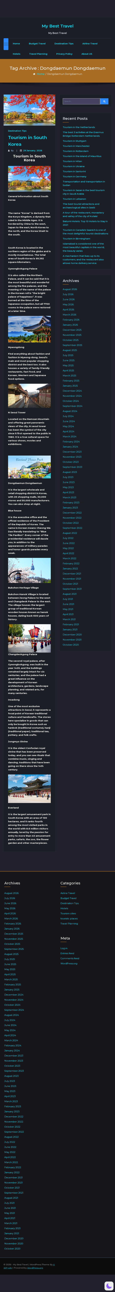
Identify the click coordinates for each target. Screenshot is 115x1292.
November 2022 (72, 517)
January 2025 (70, 385)
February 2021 (71, 624)
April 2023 (68, 492)
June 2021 (68, 604)
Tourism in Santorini (74, 171)
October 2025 (71, 340)
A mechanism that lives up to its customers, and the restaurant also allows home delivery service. (83, 260)
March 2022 (69, 558)
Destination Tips (64, 43)
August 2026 (70, 289)
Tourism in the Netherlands (79, 127)
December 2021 (72, 573)
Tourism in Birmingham (76, 238)
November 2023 (72, 456)
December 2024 (72, 390)
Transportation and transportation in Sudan (84, 183)
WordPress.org (68, 963)
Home (16, 43)
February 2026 (71, 319)
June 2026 (69, 299)
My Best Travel (58, 25)
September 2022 (72, 528)
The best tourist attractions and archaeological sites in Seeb (81, 206)
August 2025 (70, 350)
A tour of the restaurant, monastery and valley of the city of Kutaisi (83, 214)
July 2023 (68, 477)
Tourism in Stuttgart (74, 141)
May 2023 (68, 487)
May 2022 (68, 548)
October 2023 (71, 461)
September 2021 (72, 588)
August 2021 (70, 594)
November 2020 (72, 639)
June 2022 (69, 543)
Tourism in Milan (72, 161)
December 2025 (72, 329)
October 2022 (71, 522)
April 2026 (68, 309)
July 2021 (68, 599)
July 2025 (68, 355)
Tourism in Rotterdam (75, 151)
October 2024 (71, 401)
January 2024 (70, 446)
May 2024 (68, 426)
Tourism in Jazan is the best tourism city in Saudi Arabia (84, 192)
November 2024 (72, 395)
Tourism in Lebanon (74, 198)
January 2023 (70, 507)
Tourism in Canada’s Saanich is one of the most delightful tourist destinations (85, 232)
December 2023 (72, 451)
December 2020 (72, 634)
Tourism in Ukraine (74, 166)
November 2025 (72, 335)
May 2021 (68, 609)
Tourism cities (68, 913)
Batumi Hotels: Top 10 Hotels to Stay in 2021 (85, 223)
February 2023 (71, 502)
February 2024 (71, 441)
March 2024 (69, 436)
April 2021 (68, 614)
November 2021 (72, 578)
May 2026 (68, 304)
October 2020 (71, 644)
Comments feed (69, 958)
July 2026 (68, 294)
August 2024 (70, 411)
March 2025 (69, 375)
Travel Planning (38, 53)
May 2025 (68, 365)
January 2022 (70, 568)
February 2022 (71, 563)
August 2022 (70, 533)
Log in (63, 948)
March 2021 (69, 619)
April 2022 (68, 553)
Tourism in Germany (74, 176)
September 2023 (72, 467)
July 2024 (68, 416)
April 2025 (68, 370)
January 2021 (70, 629)
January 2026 (70, 324)
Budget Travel (37, 43)
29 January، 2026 (32, 150)
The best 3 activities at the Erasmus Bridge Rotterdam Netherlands (83, 134)
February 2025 (71, 380)
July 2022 (68, 538)
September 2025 (72, 345)
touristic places (69, 918)
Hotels (16, 53)
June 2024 (69, 421)
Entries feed (67, 953)
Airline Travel (89, 43)
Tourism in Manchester (76, 146)
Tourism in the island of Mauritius (82, 156)
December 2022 (72, 512)
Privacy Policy (64, 53)
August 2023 (70, 472)
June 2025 (69, 360)
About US (86, 53)
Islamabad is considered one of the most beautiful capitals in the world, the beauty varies (84, 247)
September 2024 (72, 406)
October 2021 (70, 583)
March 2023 (69, 497)
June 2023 (69, 482)
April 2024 (68, 431)
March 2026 (69, 314)
